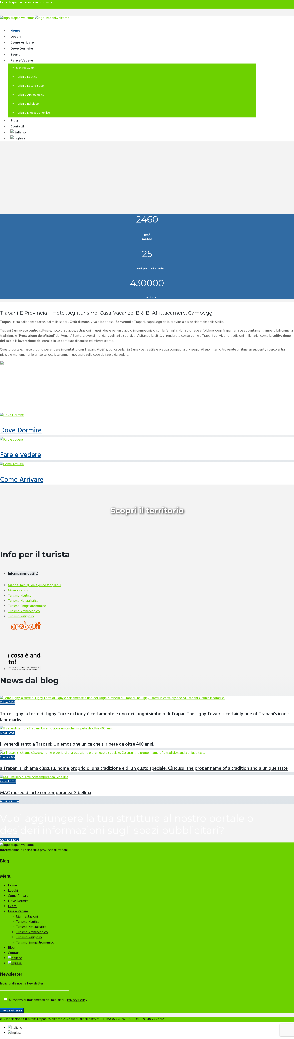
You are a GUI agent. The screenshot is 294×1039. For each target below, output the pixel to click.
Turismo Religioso (27, 103)
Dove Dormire (21, 430)
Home (12, 885)
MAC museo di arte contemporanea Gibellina (45, 793)
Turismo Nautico (26, 76)
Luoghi (13, 890)
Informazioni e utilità (23, 573)
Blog (11, 948)
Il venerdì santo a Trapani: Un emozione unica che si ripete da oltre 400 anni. (77, 744)
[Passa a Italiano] (15, 1027)
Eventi (12, 906)
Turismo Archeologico (30, 94)
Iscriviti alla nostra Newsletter (21, 983)
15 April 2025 (7, 757)
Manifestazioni (25, 68)
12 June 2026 (7, 702)
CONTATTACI (9, 839)
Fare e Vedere (21, 60)
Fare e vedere (20, 455)
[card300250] (30, 410)
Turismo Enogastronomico (33, 112)
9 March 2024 (8, 781)
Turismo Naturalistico (30, 85)
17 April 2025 (7, 733)
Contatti (14, 953)
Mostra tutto (9, 801)
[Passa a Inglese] (18, 139)
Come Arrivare (21, 480)
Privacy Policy (77, 1000)
